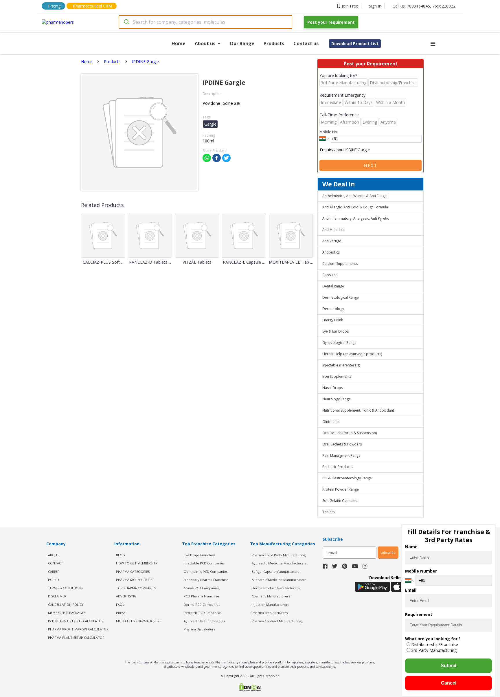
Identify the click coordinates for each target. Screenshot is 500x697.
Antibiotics (331, 252)
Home (178, 43)
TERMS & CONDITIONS (65, 588)
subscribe (388, 552)
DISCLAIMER (57, 596)
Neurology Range (336, 399)
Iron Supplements (336, 376)
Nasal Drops (332, 387)
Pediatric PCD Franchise (202, 612)
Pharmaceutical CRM (92, 6)
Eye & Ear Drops (335, 331)
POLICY (53, 579)
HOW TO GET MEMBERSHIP (137, 563)
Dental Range (333, 286)
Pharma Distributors (199, 629)
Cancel (448, 683)
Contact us (306, 43)
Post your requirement (331, 22)
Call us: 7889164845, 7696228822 (424, 6)
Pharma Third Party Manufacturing (279, 555)
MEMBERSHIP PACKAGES (66, 612)
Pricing (54, 6)
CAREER (54, 571)
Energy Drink (332, 320)
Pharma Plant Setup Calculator (76, 637)
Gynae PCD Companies (201, 588)
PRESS (120, 612)
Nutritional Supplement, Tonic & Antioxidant (358, 410)
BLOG (120, 555)
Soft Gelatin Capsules (339, 500)
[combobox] (205, 22)
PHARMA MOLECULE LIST (135, 579)
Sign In (375, 6)
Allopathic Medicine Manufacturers (279, 579)
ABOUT (53, 555)
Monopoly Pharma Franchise (206, 579)
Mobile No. (328, 131)
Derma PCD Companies (202, 604)
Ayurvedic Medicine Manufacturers (279, 563)
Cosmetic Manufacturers (271, 596)
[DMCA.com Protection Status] (250, 687)
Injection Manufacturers (270, 604)
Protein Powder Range (340, 489)
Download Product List (354, 43)
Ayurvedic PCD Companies (204, 621)
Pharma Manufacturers (270, 612)
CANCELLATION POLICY (66, 604)
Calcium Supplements (340, 263)
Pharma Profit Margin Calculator (78, 629)
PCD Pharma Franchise (201, 596)
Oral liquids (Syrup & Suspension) (349, 432)
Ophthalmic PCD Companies (205, 571)
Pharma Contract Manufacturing (277, 621)
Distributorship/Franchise (434, 644)
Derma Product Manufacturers (275, 588)
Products (274, 43)
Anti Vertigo (331, 241)
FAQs (120, 604)
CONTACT (55, 563)
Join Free (350, 6)
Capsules (329, 274)
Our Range (242, 43)
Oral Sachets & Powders (342, 444)
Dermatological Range (340, 297)
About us (205, 43)
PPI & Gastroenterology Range (347, 478)
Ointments (330, 421)
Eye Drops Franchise (199, 555)
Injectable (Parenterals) (341, 365)
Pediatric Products (337, 466)
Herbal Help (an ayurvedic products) (352, 353)
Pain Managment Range (341, 455)
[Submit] (126, 22)
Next (371, 165)
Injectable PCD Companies (204, 563)
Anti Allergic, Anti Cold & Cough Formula (355, 207)
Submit (448, 665)
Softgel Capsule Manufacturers (275, 571)
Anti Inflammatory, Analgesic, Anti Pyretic (355, 218)
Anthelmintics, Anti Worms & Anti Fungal (354, 195)
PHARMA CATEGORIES (133, 571)
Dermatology (333, 308)
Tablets (328, 511)
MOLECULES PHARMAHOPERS (138, 621)
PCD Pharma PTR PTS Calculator (76, 621)
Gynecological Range (339, 342)
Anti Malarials (333, 229)
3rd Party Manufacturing (434, 650)
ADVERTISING (126, 596)
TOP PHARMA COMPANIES (136, 588)
